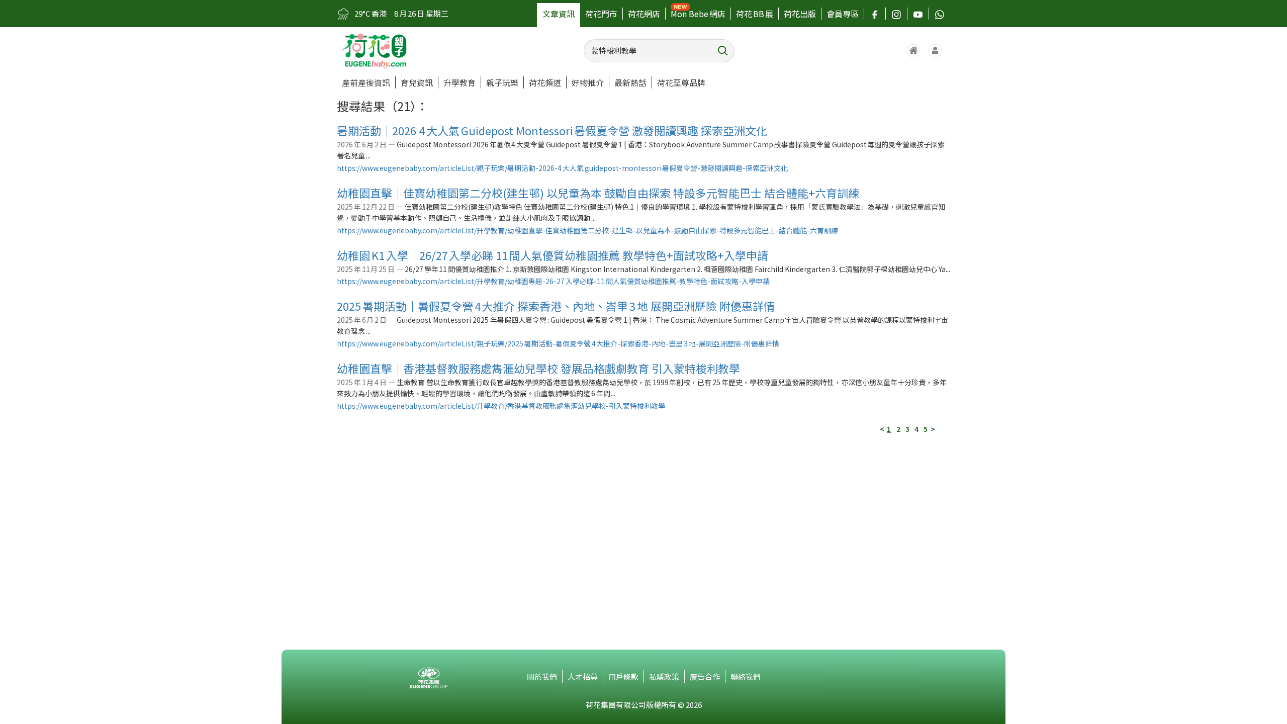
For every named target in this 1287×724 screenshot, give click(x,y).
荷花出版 (800, 14)
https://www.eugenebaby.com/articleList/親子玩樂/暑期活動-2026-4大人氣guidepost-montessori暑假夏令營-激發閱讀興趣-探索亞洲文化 (562, 168)
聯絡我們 (745, 676)
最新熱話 (630, 82)
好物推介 (588, 82)
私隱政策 (664, 676)
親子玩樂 (502, 82)
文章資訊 (558, 14)
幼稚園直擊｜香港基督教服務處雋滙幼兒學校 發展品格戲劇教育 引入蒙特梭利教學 (538, 368)
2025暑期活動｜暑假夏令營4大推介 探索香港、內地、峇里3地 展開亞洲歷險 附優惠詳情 (556, 306)
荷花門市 (601, 14)
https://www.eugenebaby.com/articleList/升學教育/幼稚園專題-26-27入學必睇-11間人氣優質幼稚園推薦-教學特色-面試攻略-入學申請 (553, 281)
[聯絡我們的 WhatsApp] (939, 14)
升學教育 (459, 82)
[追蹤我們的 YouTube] (918, 14)
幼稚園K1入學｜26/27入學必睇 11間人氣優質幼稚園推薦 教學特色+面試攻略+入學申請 (552, 255)
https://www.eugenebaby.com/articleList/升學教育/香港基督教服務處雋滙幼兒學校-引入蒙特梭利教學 (501, 406)
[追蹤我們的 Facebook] (874, 14)
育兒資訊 (417, 82)
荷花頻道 (545, 82)
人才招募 (583, 676)
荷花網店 (644, 14)
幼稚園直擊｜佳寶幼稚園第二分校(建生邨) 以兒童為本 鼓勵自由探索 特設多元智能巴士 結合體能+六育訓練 (598, 193)
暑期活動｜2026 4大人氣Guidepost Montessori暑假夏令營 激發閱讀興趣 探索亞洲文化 (552, 130)
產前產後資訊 (366, 82)
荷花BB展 (754, 14)
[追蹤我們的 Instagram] (896, 14)
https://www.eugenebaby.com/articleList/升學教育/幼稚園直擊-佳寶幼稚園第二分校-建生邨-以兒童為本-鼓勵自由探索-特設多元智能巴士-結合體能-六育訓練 (587, 230)
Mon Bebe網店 (698, 14)
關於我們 (542, 676)
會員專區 (842, 14)
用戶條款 (623, 676)
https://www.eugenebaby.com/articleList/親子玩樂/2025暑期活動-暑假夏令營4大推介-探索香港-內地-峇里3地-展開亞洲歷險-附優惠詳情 (558, 343)
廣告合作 (705, 676)
